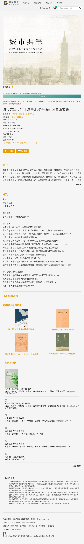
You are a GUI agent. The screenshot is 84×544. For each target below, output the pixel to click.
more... (78, 184)
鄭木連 (7, 459)
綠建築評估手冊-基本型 (14, 418)
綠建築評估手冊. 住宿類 (14, 444)
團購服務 (23, 526)
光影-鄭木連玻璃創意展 (14, 457)
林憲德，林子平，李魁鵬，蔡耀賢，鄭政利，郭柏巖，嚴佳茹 (30, 447)
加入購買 (9, 151)
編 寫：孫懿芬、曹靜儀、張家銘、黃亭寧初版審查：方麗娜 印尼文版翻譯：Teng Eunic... (41, 391)
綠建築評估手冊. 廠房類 (14, 431)
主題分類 (26, 3)
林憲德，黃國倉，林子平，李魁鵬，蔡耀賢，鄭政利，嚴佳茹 (30, 421)
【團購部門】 (49, 503)
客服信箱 (50, 526)
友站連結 (60, 3)
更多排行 (77, 466)
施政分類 (37, 3)
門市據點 (42, 526)
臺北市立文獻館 (17, 117)
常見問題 (14, 526)
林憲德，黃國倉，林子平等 (16, 434)
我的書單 (23, 151)
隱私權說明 (33, 526)
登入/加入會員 (45, 8)
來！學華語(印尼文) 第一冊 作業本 (19, 389)
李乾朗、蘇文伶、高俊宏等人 (23, 114)
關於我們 (6, 526)
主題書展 (42, 96)
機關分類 (49, 3)
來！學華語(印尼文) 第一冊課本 (18, 403)
